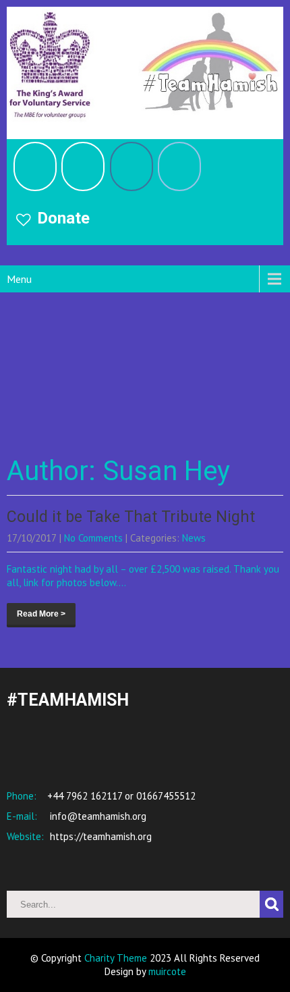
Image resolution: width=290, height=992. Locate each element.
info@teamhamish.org (96, 816)
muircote (167, 971)
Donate (63, 218)
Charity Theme (115, 957)
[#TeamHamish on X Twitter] (83, 166)
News (194, 537)
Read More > (41, 614)
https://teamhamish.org (99, 836)
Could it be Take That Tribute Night (131, 517)
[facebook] (35, 166)
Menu (19, 279)
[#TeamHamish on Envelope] (179, 166)
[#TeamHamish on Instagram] (131, 166)
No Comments (93, 537)
